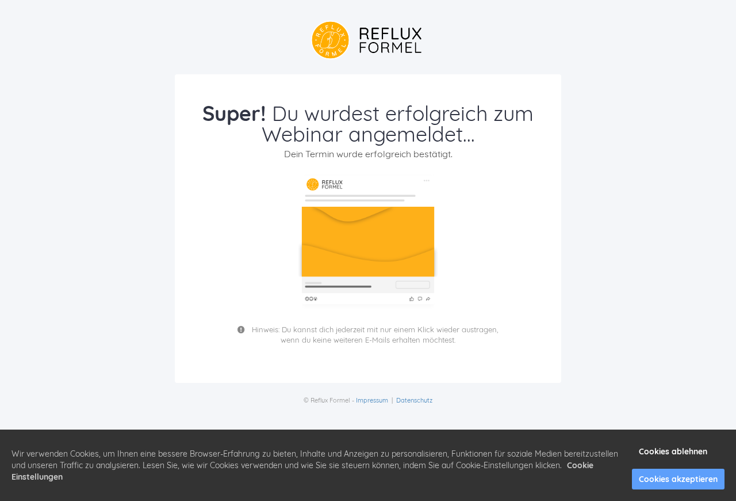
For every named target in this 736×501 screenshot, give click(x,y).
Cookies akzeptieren (678, 479)
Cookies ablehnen (673, 451)
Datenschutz (414, 400)
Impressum (372, 400)
